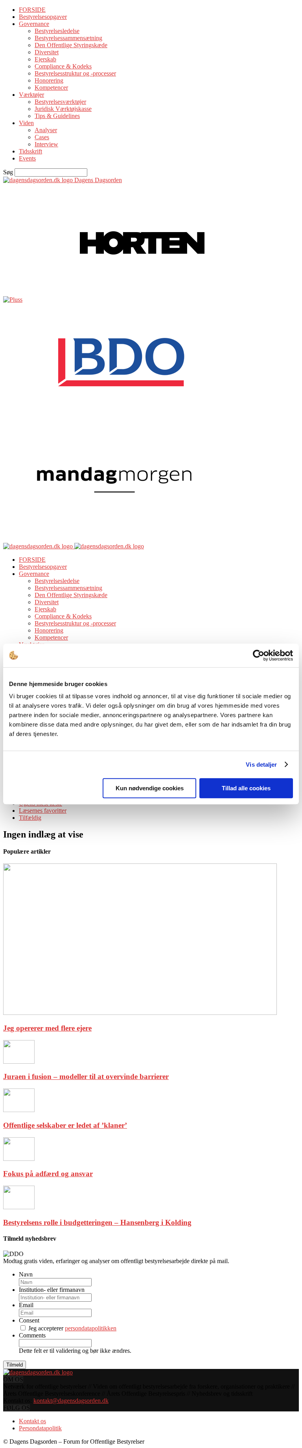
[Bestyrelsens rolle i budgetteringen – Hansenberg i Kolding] (19, 1207)
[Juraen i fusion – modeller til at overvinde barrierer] (19, 1061)
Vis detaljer (261, 764)
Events (27, 158)
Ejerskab (45, 59)
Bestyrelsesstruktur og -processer (75, 73)
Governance (34, 23)
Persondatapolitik (40, 1428)
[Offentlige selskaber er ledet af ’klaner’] (19, 1110)
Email (26, 1305)
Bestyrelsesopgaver (43, 16)
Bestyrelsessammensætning (68, 38)
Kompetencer (51, 87)
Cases (42, 137)
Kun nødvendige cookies (150, 788)
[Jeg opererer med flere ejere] (140, 1012)
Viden (26, 123)
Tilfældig (30, 817)
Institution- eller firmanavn (52, 1289)
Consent (29, 1320)
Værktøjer (31, 94)
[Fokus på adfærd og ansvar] (19, 1158)
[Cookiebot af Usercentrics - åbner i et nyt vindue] (258, 655)
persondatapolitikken (90, 1328)
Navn (26, 1274)
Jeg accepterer (72, 1328)
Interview (46, 144)
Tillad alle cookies (246, 788)
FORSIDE (32, 9)
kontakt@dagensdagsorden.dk (71, 1400)
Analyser (46, 130)
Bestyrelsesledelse (57, 31)
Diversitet (47, 52)
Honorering (49, 80)
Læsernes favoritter (42, 810)
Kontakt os (32, 1421)
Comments (32, 1335)
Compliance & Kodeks (63, 66)
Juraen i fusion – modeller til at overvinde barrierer (86, 1076)
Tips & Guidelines (57, 116)
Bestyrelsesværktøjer (60, 101)
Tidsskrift (30, 151)
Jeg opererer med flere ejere (47, 1028)
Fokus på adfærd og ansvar (48, 1173)
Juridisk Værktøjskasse (63, 108)
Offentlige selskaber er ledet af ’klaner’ (65, 1125)
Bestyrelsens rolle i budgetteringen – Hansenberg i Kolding (97, 1222)
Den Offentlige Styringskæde (71, 45)
